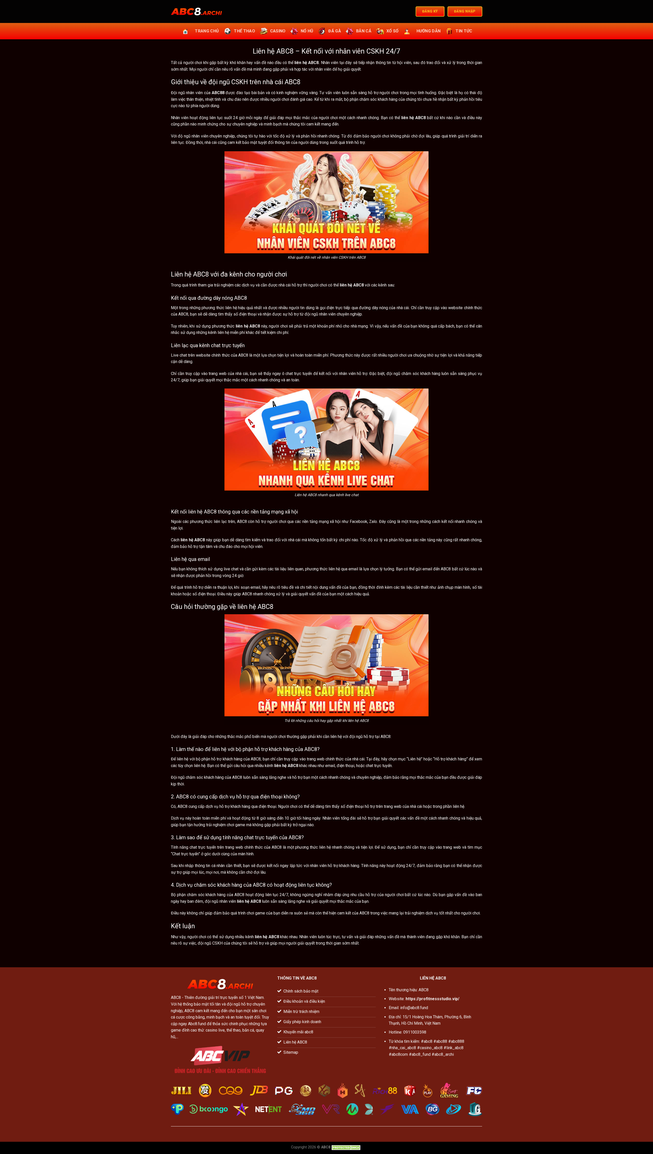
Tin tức (464, 31)
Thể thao (244, 31)
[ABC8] (196, 12)
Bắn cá (363, 31)
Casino (278, 31)
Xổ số (392, 31)
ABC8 (176, 997)
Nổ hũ (307, 31)
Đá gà (334, 31)
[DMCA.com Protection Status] (346, 1147)
